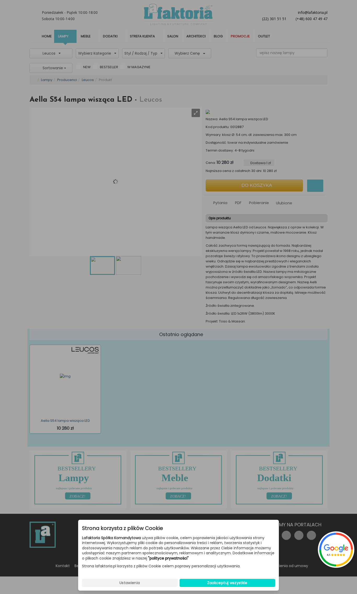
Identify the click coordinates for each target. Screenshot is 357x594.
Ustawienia (129, 582)
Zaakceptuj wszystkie (227, 582)
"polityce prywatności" (168, 558)
